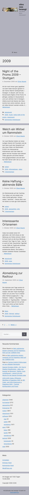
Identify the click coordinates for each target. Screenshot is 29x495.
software (5, 416)
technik (4, 438)
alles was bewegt (23, 7)
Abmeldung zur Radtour (12, 274)
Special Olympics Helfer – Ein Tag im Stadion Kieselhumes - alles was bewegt (14, 369)
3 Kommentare (9, 211)
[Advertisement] (14, 34)
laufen (6, 433)
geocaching (12, 209)
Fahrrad (11, 313)
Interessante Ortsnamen (10, 222)
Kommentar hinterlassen (12, 119)
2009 (6, 115)
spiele (6, 422)
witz (18, 209)
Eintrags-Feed (7, 463)
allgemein (5, 400)
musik (11, 115)
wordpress (7, 424)
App (5, 419)
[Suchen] (24, 334)
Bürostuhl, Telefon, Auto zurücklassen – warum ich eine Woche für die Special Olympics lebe (14, 373)
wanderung (7, 435)
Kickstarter (6, 408)
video (20, 169)
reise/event (8, 112)
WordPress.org (7, 468)
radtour (17, 313)
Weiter (13, 325)
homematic (7, 441)
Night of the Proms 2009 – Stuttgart (11, 74)
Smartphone (8, 444)
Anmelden (5, 460)
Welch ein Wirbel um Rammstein (13, 130)
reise (10, 261)
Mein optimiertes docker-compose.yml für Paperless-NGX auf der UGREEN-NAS (14, 350)
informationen (13, 169)
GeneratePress (14, 492)
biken (6, 311)
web (3, 446)
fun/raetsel (5, 402)
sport (4, 427)
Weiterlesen (6, 107)
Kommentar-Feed (8, 465)
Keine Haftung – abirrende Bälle (12, 183)
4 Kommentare (9, 172)
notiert (7, 167)
